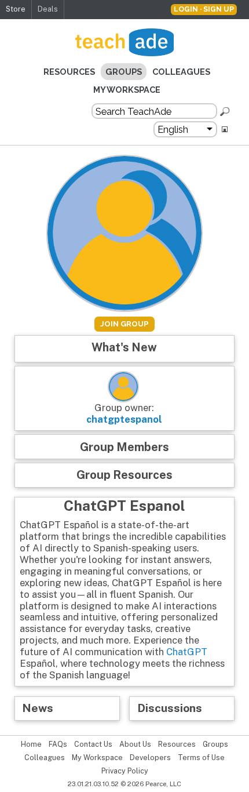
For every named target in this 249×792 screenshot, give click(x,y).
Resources (69, 72)
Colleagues (181, 72)
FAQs (58, 744)
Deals (48, 9)
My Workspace (126, 90)
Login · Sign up (204, 9)
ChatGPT (186, 651)
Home (31, 744)
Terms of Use (201, 758)
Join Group (124, 323)
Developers (150, 758)
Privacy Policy (124, 771)
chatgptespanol (124, 419)
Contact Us (93, 744)
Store (15, 9)
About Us (135, 744)
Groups (123, 72)
